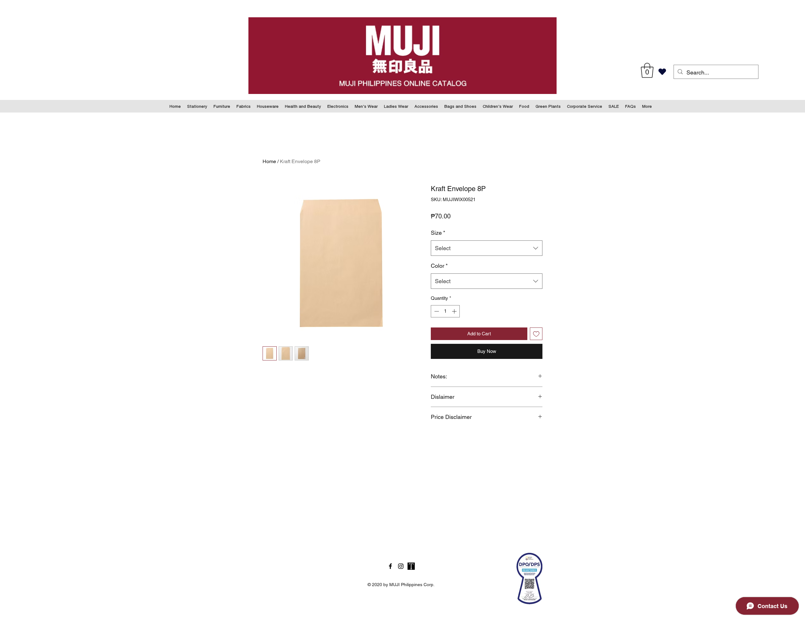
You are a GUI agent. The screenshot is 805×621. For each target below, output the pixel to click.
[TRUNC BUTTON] (411, 566)
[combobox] (486, 248)
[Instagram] (400, 566)
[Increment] (455, 311)
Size (438, 232)
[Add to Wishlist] (536, 333)
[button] (647, 70)
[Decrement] (436, 311)
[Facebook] (390, 566)
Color (439, 265)
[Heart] (662, 71)
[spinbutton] (445, 311)
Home (269, 161)
